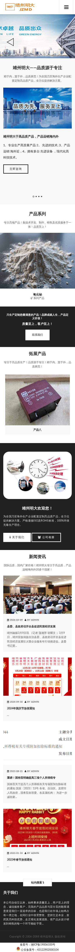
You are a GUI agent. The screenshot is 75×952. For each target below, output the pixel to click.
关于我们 (17, 537)
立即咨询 (16, 169)
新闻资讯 (37, 557)
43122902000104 (48, 950)
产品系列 (37, 214)
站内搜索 (36, 882)
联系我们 (37, 335)
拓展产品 (37, 354)
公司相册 (48, 537)
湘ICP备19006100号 (43, 944)
